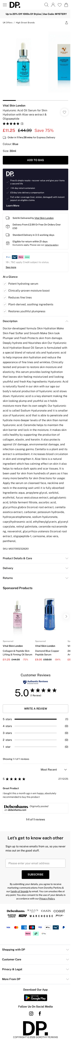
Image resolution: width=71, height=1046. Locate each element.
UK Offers (7, 22)
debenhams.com (17, 809)
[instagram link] (31, 1013)
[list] (35, 64)
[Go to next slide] (66, 616)
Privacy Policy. (47, 898)
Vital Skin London (14, 105)
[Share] (66, 23)
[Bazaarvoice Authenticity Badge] (35, 682)
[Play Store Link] (35, 997)
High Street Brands (25, 22)
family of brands (19, 891)
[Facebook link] (40, 1013)
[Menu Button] (5, 5)
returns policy (51, 245)
